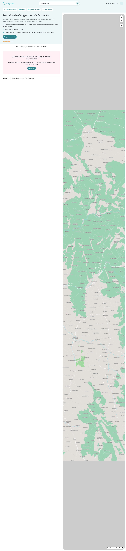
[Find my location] (121, 25)
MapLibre (109, 548)
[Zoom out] (121, 20)
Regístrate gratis (9, 37)
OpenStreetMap (117, 548)
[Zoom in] (121, 17)
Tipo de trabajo (10, 9)
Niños (23, 9)
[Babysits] (8, 3)
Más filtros (48, 9)
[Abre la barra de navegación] (121, 3)
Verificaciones (35, 9)
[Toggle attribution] (123, 548)
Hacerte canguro (112, 3)
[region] (94, 282)
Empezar (31, 68)
